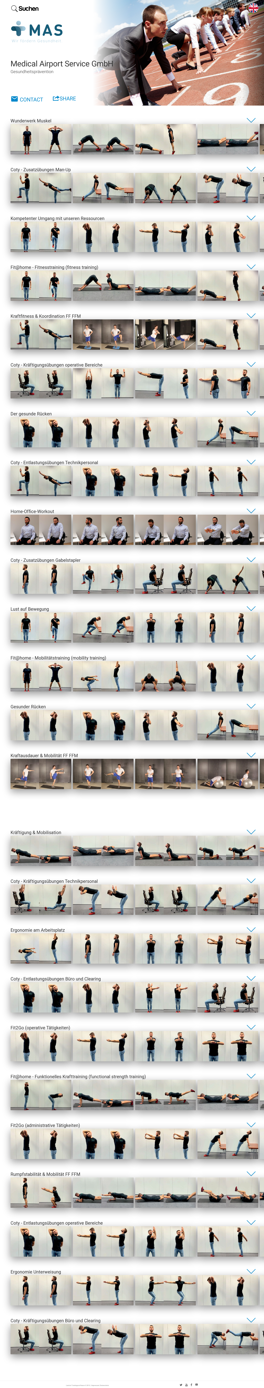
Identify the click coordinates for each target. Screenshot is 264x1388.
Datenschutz (104, 1385)
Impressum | (95, 1385)
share (68, 96)
